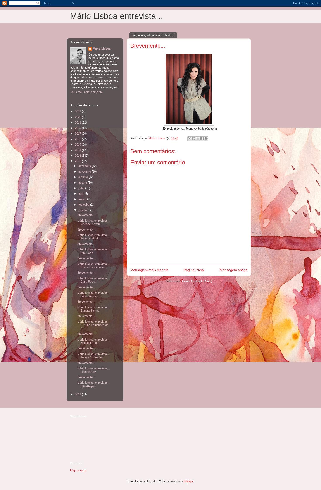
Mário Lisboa (101, 48)
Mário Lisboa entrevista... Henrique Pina (93, 341)
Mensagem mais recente (149, 270)
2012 (78, 161)
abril (81, 193)
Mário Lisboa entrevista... (116, 16)
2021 (78, 111)
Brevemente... (86, 215)
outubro (83, 177)
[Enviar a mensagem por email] (189, 138)
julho (81, 188)
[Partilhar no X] (198, 138)
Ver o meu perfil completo (86, 91)
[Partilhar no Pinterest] (206, 138)
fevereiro (84, 204)
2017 (78, 133)
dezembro (85, 166)
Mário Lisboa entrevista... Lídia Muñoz (93, 370)
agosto (83, 182)
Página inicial (194, 270)
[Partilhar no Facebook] (202, 138)
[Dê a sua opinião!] (194, 138)
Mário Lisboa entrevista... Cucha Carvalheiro (93, 265)
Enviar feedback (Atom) (197, 281)
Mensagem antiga (233, 270)
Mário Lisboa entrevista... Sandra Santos (93, 308)
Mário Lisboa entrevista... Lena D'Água (93, 294)
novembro (85, 171)
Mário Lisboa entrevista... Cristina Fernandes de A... (93, 325)
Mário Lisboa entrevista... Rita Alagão (93, 384)
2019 (78, 122)
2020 (78, 117)
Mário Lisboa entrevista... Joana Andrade (93, 236)
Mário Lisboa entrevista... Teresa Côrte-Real (93, 355)
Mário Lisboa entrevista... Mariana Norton (93, 222)
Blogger (188, 481)
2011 (78, 394)
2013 (78, 155)
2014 (78, 150)
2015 (78, 144)
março (82, 199)
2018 (78, 128)
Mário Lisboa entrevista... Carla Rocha (93, 280)
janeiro (83, 210)
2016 (78, 139)
